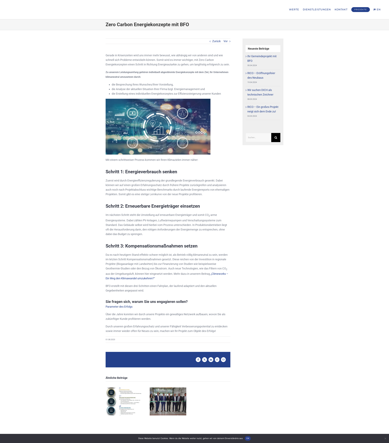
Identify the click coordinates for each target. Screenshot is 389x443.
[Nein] (385, 438)
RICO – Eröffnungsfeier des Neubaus (168, 401)
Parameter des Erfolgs (119, 306)
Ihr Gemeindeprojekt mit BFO (124, 401)
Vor (226, 41)
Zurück (216, 41)
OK (247, 438)
